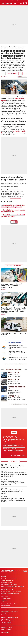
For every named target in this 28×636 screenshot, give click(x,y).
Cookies (3, 602)
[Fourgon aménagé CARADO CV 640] (4, 374)
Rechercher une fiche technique (9, 584)
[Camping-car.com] (8, 3)
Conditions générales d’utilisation (9, 603)
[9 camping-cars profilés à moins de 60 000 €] (14, 324)
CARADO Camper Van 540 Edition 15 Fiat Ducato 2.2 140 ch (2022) (18, 353)
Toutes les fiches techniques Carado (17, 364)
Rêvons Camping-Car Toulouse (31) (12, 445)
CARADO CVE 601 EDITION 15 (17, 387)
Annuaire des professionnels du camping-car (12, 586)
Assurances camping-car (14, 0)
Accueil (2, 46)
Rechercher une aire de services (9, 579)
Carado (25, 76)
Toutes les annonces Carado (19, 404)
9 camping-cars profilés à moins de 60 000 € (14, 334)
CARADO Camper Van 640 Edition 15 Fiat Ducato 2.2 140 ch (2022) (18, 347)
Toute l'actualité (12, 46)
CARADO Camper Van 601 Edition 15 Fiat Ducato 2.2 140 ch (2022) (18, 358)
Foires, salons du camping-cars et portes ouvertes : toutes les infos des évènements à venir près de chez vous (13, 310)
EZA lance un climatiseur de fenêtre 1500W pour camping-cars (12, 466)
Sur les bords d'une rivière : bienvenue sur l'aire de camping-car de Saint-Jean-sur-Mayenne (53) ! (14, 474)
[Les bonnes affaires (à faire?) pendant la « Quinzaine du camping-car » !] (14, 275)
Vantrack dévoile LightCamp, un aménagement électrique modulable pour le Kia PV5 (12, 483)
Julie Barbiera (4, 76)
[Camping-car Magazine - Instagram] (26, 3)
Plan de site (4, 600)
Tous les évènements (19, 455)
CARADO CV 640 (13, 373)
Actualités (6, 46)
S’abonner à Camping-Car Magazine (10, 593)
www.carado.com (15, 198)
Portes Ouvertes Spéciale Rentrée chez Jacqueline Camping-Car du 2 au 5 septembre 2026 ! (13, 439)
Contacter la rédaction (7, 627)
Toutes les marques (6, 598)
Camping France (5, 613)
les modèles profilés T (13, 132)
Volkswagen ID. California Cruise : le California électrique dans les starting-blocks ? (13, 500)
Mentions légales (5, 605)
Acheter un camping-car (7, 580)
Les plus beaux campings (7, 615)
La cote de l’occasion (6, 582)
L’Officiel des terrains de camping (9, 611)
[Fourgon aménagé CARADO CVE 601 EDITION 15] (4, 389)
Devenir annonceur (6, 629)
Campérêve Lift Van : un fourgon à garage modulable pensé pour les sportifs (12, 491)
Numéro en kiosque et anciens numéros (11, 591)
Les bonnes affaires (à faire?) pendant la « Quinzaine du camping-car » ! (11, 285)
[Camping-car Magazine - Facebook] (23, 3)
